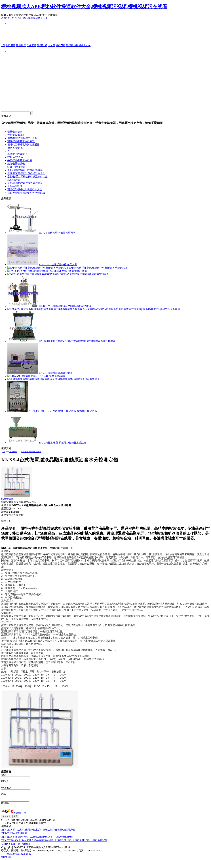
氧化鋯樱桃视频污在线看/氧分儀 (25, 170)
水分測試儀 (13, 179)
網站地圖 (6, 857)
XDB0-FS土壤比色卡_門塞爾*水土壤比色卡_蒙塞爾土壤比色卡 (63, 411)
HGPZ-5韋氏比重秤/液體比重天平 (57, 232)
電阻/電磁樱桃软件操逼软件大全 (25, 183)
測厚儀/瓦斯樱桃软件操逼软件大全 (26, 173)
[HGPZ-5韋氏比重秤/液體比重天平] (22, 232)
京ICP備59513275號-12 (19, 853)
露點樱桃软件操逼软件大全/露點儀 (26, 192)
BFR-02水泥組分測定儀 (14, 833)
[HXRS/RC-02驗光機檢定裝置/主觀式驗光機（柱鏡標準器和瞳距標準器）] (22, 341)
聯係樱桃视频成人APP (35, 18)
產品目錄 (13, 452)
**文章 (51, 45)
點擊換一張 (20, 813)
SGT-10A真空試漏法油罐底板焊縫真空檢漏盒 (84, 274)
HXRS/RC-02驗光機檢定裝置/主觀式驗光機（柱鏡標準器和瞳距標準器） (78, 341)
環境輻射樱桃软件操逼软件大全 (24, 189)
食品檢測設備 (14, 186)
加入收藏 (16, 18)
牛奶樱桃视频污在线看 (19, 160)
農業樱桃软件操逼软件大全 (22, 138)
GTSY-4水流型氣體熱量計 (53, 376)
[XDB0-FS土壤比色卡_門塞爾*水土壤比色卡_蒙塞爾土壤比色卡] (17, 411)
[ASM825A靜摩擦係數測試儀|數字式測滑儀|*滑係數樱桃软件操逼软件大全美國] (51, 309)
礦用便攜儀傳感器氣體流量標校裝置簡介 (77, 379)
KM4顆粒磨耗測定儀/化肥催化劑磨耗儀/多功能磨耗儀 (98, 267)
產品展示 (21, 45)
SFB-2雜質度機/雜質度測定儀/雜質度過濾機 (62, 442)
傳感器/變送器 (15, 148)
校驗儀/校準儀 (15, 157)
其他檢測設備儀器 (17, 154)
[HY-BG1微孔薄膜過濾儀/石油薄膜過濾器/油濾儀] (22, 306)
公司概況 (10, 45)
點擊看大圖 (7, 498)
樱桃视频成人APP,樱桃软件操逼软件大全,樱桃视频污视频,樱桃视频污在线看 (84, 6)
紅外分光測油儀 (16, 167)
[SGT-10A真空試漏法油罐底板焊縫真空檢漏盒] (33, 274)
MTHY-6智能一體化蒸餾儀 (15, 844)
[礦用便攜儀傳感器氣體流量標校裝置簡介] (30, 379)
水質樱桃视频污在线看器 (31, 452)
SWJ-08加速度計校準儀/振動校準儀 (68, 271)
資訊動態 (42, 45)
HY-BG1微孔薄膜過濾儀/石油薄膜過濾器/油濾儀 (65, 306)
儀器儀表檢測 (14, 131)
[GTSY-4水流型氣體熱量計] (22, 376)
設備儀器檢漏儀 (16, 163)
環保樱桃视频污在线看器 (21, 141)
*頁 (3, 45)
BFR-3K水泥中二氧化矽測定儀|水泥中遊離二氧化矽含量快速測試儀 (38, 829)
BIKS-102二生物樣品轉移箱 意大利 (58, 264)
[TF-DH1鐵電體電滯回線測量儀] (22, 372)
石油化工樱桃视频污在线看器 (23, 144)
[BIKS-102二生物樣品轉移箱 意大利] (22, 264)
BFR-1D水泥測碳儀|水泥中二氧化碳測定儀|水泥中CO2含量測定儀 (37, 836)
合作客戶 (31, 45)
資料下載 (60, 45)
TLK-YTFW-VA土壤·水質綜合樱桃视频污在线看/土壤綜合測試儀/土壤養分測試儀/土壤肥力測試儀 (54, 840)
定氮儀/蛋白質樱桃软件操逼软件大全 (27, 176)
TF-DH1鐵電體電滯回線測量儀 (55, 372)
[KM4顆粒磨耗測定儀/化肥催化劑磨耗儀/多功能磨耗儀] (37, 267)
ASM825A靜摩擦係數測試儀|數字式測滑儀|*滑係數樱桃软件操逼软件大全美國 (137, 309)
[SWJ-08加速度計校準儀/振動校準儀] (27, 271)
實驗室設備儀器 (16, 135)
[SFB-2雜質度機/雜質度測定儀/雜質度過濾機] (22, 442)
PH (9, 151)
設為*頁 (5, 18)
